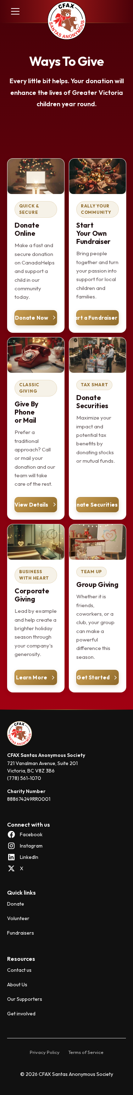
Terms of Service (86, 1052)
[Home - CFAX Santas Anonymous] (66, 21)
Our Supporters (24, 999)
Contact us (19, 970)
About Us (17, 984)
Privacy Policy (45, 1052)
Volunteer (18, 918)
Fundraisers (20, 933)
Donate (15, 904)
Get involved (21, 1013)
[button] (14, 11)
